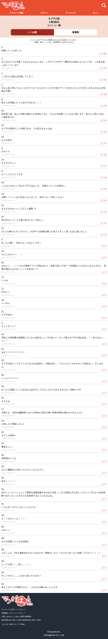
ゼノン (96, 13)
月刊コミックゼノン (18, 610)
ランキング (71, 13)
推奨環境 (27, 617)
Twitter (22, 624)
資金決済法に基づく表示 (31, 620)
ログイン (44, 13)
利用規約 (4, 613)
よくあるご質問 (18, 617)
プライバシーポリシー (17, 613)
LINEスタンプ (14, 624)
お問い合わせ (6, 617)
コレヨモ (4, 624)
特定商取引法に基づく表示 (11, 620)
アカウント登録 (16, 13)
